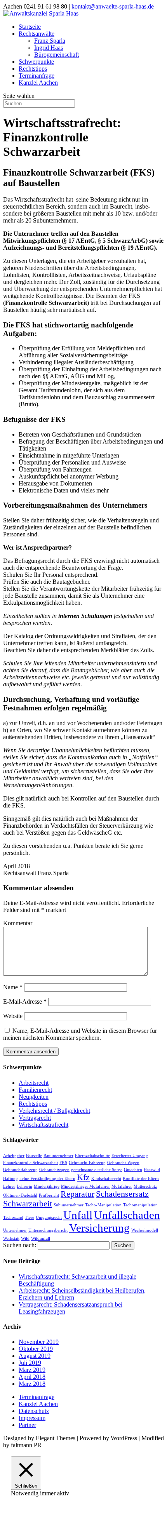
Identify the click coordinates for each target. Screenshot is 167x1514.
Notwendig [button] (25, 1493)
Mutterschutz (145, 1186)
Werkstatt (11, 1238)
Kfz (83, 1177)
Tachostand (13, 1217)
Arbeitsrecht (34, 1082)
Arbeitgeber (13, 1156)
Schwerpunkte (36, 61)
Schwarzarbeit (27, 1203)
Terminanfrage (36, 75)
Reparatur (77, 1194)
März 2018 (32, 1383)
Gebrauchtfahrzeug (20, 1170)
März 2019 (32, 1369)
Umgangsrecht (49, 1217)
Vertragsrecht (35, 1117)
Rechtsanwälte (36, 33)
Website (13, 1016)
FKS (63, 1163)
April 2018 (32, 1376)
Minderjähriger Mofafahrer (85, 1186)
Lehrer (9, 1186)
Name (13, 987)
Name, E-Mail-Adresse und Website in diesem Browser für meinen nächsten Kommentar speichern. (80, 1034)
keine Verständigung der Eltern (47, 1178)
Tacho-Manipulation (103, 1205)
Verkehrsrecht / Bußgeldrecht (54, 1110)
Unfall (77, 1215)
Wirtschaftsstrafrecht (43, 1124)
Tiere (29, 1217)
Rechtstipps (33, 68)
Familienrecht (35, 1089)
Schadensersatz (122, 1194)
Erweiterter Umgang (129, 1156)
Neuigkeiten (34, 1096)
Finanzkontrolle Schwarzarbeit (30, 1163)
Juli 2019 (30, 1362)
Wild (25, 1238)
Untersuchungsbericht (48, 1230)
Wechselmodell (144, 1230)
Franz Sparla (49, 40)
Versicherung (99, 1228)
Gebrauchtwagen (54, 1170)
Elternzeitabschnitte (92, 1156)
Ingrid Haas (48, 47)
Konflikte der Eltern (141, 1178)
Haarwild (152, 1170)
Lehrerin (24, 1186)
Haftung (10, 1178)
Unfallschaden (127, 1215)
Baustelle (34, 1156)
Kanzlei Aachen (38, 82)
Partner (27, 1425)
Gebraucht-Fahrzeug (87, 1163)
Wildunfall (40, 1238)
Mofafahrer (121, 1186)
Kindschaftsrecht (106, 1178)
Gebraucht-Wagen (123, 1163)
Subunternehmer (69, 1205)
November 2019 (39, 1341)
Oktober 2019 (36, 1348)
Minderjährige (46, 1186)
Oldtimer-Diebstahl (20, 1195)
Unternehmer (15, 1230)
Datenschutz (34, 1411)
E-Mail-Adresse (25, 1001)
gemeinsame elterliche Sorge (96, 1170)
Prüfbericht (49, 1195)
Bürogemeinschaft (56, 54)
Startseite (30, 26)
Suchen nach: (19, 1245)
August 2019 (34, 1355)
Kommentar (17, 923)
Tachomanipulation (140, 1205)
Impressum (32, 1418)
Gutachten (133, 1170)
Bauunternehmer (58, 1156)
